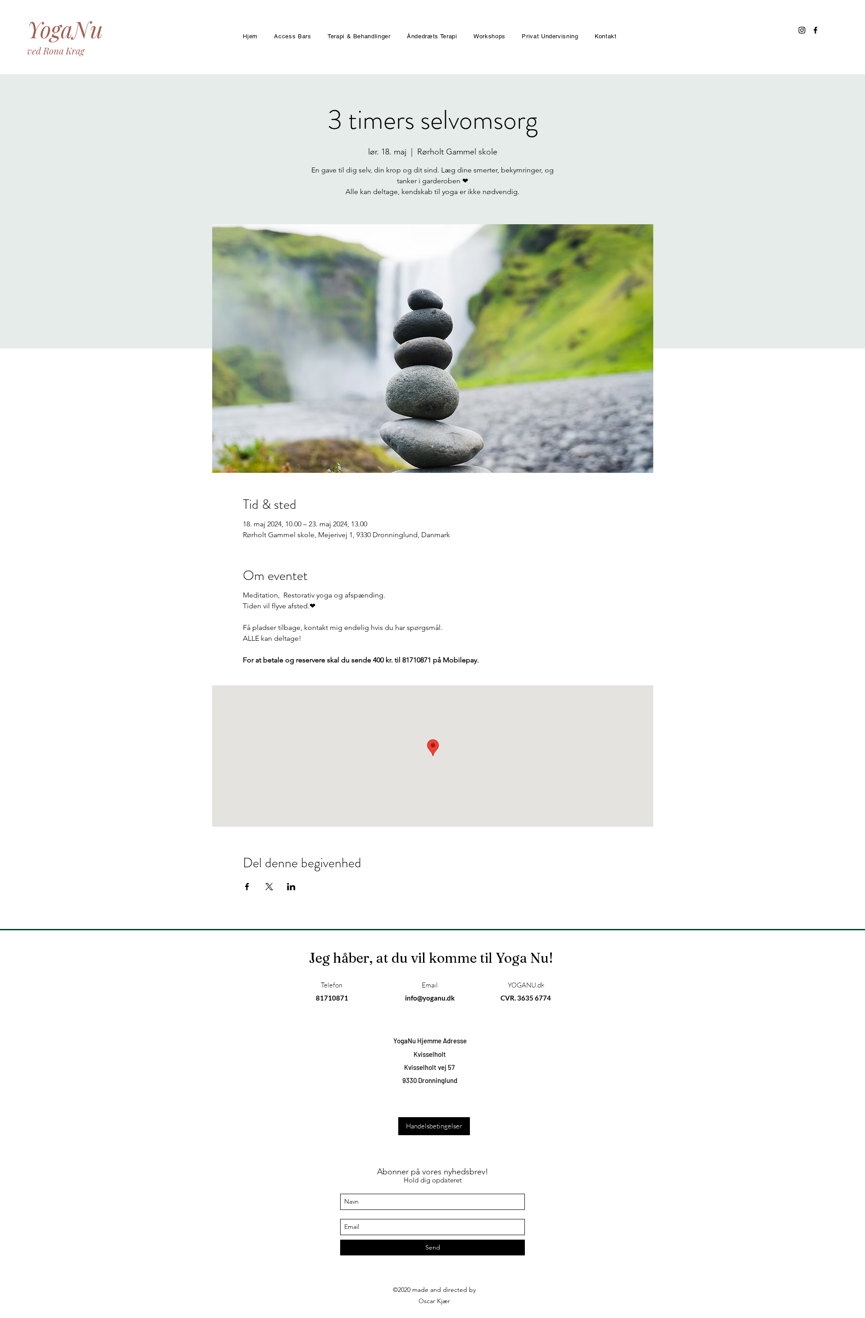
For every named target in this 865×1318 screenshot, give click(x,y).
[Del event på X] (269, 886)
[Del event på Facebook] (247, 886)
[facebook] (815, 30)
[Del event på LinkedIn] (291, 886)
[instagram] (801, 30)
